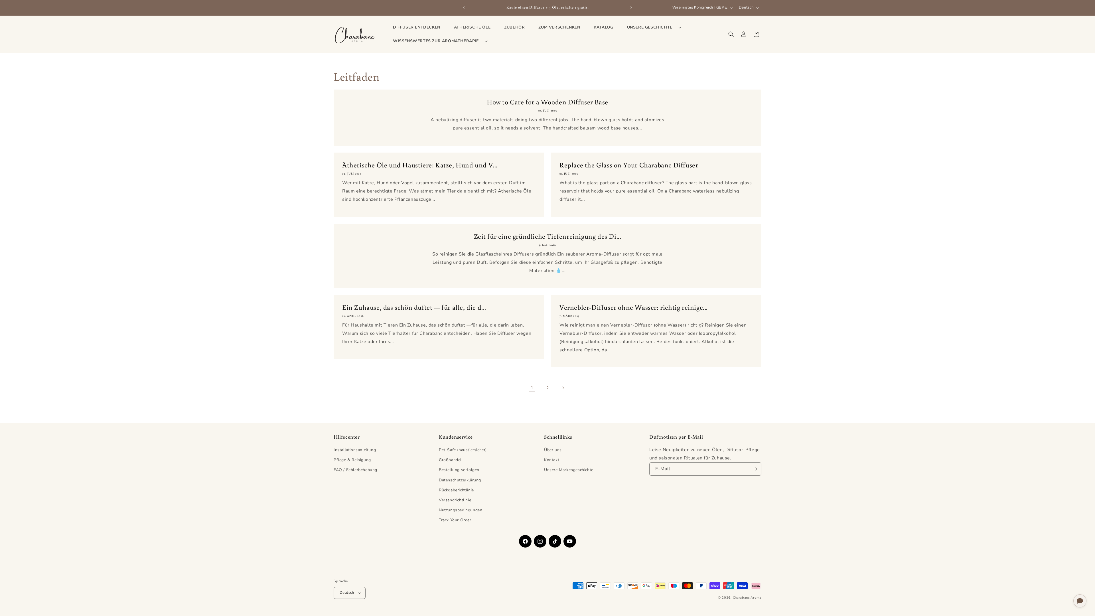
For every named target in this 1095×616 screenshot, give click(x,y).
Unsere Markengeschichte (568, 470)
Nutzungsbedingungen (460, 510)
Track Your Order (455, 520)
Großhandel (450, 460)
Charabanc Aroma (747, 597)
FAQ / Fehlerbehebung (355, 470)
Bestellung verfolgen (459, 470)
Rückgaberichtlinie (456, 490)
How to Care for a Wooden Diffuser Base (547, 101)
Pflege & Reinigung (352, 460)
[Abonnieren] (755, 469)
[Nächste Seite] (563, 388)
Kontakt (551, 460)
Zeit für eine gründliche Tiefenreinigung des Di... (547, 236)
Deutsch (347, 592)
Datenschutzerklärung (460, 480)
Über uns (553, 450)
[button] (652, 27)
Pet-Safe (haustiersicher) (463, 450)
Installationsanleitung (355, 450)
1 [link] (532, 388)
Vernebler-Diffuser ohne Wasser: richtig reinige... (633, 307)
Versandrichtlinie (455, 500)
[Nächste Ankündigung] (631, 7)
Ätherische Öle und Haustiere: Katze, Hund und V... (420, 164)
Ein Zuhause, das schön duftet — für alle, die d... (414, 307)
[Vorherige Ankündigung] (464, 7)
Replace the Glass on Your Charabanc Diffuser (628, 164)
